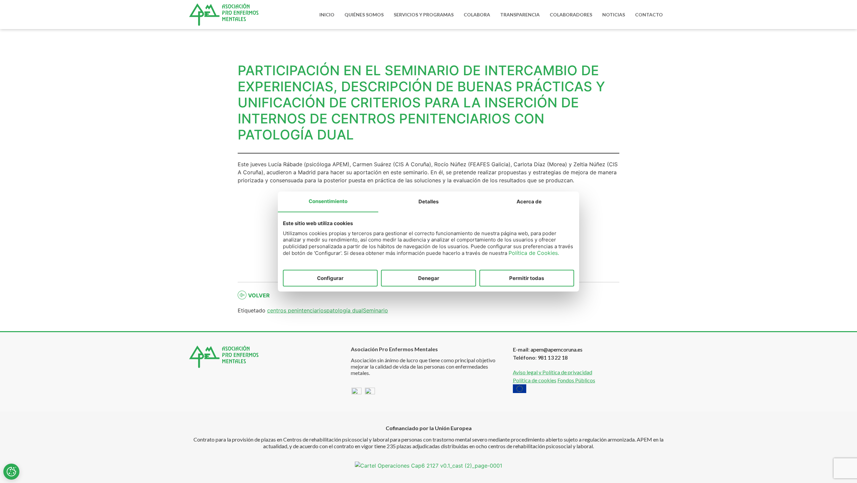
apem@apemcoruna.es (556, 349)
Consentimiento (328, 201)
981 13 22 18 (553, 357)
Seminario (375, 310)
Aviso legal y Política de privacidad (552, 372)
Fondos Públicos (576, 380)
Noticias (613, 14)
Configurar (330, 278)
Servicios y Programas (424, 14)
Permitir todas (526, 278)
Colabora (477, 14)
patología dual (344, 310)
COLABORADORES (571, 14)
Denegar (428, 278)
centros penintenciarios (296, 310)
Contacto (649, 14)
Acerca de (529, 201)
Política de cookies (534, 380)
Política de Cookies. (534, 253)
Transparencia (520, 14)
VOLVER (259, 295)
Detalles (428, 201)
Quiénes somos (364, 14)
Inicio (326, 14)
